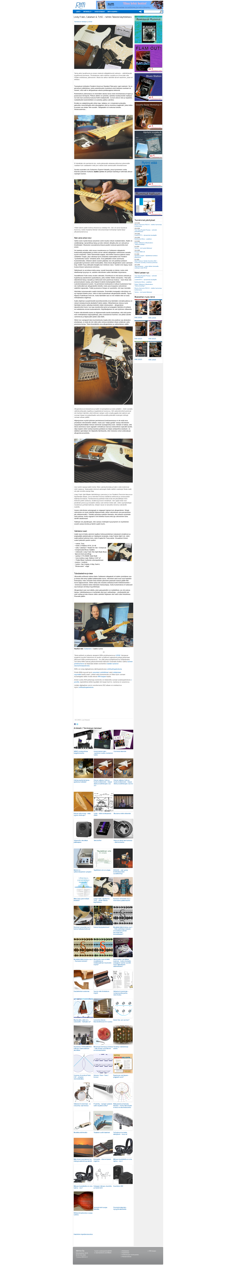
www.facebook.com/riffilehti (103, 1252)
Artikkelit (87, 11)
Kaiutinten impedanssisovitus (83, 1234)
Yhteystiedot (99, 11)
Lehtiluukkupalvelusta (114, 669)
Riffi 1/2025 (152, 360)
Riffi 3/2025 (152, 338)
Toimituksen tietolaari (80, 21)
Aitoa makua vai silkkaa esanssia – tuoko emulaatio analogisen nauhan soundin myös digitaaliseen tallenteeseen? (122, 963)
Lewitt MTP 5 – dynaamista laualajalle (146, 235)
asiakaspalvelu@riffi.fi (105, 1251)
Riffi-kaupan (102, 676)
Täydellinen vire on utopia (102, 870)
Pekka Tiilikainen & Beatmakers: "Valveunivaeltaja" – (144, 243)
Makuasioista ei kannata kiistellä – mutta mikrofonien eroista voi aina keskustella (122, 1105)
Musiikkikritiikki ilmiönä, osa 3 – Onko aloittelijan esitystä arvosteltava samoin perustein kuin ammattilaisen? (122, 931)
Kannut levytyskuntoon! (101, 927)
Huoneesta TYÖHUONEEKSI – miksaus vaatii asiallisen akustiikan (83, 1048)
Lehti (78, 11)
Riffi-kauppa (112, 11)
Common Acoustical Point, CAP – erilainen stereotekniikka (82, 1077)
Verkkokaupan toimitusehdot (130, 1254)
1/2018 (90, 21)
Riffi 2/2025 (138, 359)
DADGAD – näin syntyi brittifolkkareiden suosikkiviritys (120, 871)
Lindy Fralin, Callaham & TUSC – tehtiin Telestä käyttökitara (101, 900)
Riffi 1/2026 (152, 318)
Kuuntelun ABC (118, 1186)
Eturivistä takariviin (120, 751)
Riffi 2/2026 (138, 317)
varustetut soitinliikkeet (101, 672)
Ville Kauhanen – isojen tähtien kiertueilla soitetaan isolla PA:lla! (146, 267)
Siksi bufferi (97, 840)
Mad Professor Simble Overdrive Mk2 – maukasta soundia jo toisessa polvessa (146, 261)
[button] (103, 70)
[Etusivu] (80, 5)
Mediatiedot (125, 1251)
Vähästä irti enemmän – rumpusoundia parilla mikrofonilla (121, 993)
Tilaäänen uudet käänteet (102, 1132)
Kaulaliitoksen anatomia (81, 991)
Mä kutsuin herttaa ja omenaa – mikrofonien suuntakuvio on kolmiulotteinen (103, 1048)
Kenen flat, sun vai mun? (121, 1020)
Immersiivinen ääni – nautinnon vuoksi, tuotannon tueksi (103, 753)
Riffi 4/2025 (138, 338)
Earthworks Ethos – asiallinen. (143, 239)
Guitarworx (88, 649)
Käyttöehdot (125, 1252)
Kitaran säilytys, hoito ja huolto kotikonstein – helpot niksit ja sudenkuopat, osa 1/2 (123, 781)
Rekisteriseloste (126, 1256)
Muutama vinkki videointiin (122, 813)
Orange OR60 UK (140, 252)
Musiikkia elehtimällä (80, 1132)
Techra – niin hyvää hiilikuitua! (143, 248)
